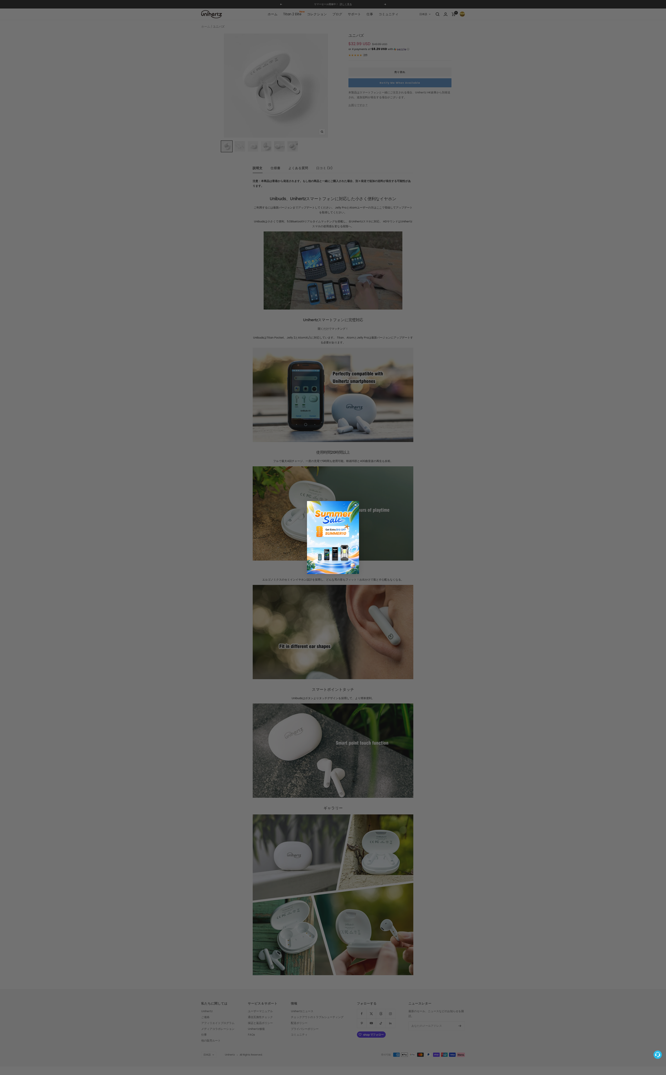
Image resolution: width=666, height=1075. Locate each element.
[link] (333, 537)
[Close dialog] (355, 505)
